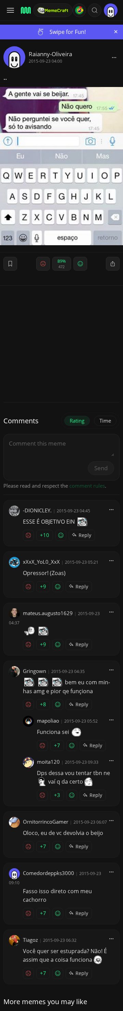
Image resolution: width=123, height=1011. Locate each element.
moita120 (48, 761)
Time (105, 420)
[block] (114, 57)
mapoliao (48, 720)
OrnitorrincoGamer (46, 821)
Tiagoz (30, 939)
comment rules (87, 485)
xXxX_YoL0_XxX (41, 561)
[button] (94, 10)
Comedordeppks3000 (49, 873)
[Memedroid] (25, 10)
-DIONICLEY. (37, 510)
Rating (77, 420)
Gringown (34, 670)
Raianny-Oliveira (50, 54)
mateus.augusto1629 (48, 613)
